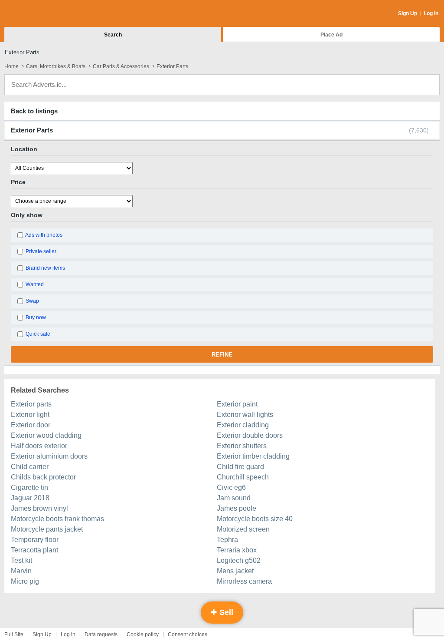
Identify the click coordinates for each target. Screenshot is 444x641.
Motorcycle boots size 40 (255, 518)
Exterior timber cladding (253, 456)
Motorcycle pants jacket (47, 529)
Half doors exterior (39, 445)
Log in (68, 634)
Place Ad (331, 35)
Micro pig (25, 581)
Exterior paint (237, 404)
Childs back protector (43, 477)
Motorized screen (243, 529)
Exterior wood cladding (46, 435)
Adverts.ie (38, 14)
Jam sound (234, 498)
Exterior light (30, 414)
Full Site (13, 634)
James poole (236, 508)
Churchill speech (243, 477)
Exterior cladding (243, 425)
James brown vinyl (39, 508)
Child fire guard (240, 466)
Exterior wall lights (245, 414)
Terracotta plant (34, 550)
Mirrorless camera (244, 581)
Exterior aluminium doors (49, 456)
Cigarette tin (29, 487)
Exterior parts (31, 404)
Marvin (21, 571)
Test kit (21, 560)
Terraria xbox (237, 550)
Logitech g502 (239, 560)
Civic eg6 (231, 487)
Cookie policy (143, 634)
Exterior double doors (250, 435)
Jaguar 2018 (30, 498)
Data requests (101, 634)
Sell (225, 612)
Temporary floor (35, 539)
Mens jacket (235, 571)
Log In (431, 13)
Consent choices (187, 634)
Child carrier (30, 466)
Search (113, 35)
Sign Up (407, 13)
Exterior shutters (242, 445)
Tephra (227, 539)
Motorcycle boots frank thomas (57, 518)
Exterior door (30, 425)
